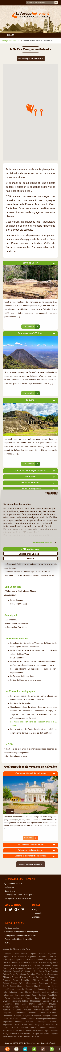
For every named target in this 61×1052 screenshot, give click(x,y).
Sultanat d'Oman (28, 1028)
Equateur (53, 977)
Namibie (6, 1010)
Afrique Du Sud (11, 954)
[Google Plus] (17, 910)
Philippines (7, 1016)
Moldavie (16, 1007)
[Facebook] (5, 910)
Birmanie (24, 962)
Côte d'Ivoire (41, 974)
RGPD (7, 943)
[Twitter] (11, 910)
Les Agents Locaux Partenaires (17, 898)
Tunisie (14, 1033)
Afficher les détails (42, 542)
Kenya (7, 998)
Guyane (20, 986)
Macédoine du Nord (20, 1001)
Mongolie (26, 1007)
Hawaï (37, 986)
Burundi (46, 965)
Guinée (53, 983)
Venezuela (7, 1036)
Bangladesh (51, 960)
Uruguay (53, 1033)
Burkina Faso (35, 965)
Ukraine (44, 1033)
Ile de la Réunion (24, 989)
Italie (17, 995)
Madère (46, 1001)
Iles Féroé (52, 989)
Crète (5, 974)
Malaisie (54, 1001)
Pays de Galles (48, 1013)
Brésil (15, 965)
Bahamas (29, 960)
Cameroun (19, 968)
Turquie (36, 1033)
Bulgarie (23, 965)
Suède (42, 1028)
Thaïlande (37, 1031)
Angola (6, 957)
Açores (19, 960)
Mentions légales (11, 928)
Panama (32, 1013)
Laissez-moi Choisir (29, 553)
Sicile (17, 1025)
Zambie (26, 1036)
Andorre (41, 954)
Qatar (5, 1019)
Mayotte (52, 1004)
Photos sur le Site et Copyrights (18, 939)
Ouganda (7, 1013)
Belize (5, 962)
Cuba (11, 974)
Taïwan (28, 1031)
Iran (21, 992)
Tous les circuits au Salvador (30, 864)
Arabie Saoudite (19, 957)
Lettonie (45, 998)
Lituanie (6, 1001)
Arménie (42, 957)
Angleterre (52, 954)
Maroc (32, 1004)
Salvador (29, 1022)
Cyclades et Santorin (25, 974)
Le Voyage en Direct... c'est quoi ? (19, 895)
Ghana (14, 983)
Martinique (42, 1004)
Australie (52, 957)
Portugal (46, 1016)
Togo (46, 1031)
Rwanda (31, 1019)
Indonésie (13, 992)
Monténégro (38, 1007)
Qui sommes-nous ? (13, 884)
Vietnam (17, 1036)
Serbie (53, 1022)
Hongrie (55, 986)
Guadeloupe (31, 983)
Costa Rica (44, 971)
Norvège (27, 1010)
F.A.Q (34, 910)
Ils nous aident (38, 913)
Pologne (17, 1016)
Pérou (54, 1016)
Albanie (24, 954)
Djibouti (6, 977)
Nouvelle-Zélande (41, 1010)
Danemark (52, 974)
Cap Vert (39, 968)
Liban (54, 998)
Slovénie (49, 1025)
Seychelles (7, 1025)
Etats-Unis (25, 980)
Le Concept (9, 887)
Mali (17, 1004)
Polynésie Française (32, 1016)
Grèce (21, 983)
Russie (23, 1019)
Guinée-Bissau (9, 986)
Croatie (54, 971)
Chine (54, 968)
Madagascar (35, 1001)
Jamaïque (25, 995)
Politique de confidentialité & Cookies (20, 935)
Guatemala (43, 983)
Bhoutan (14, 962)
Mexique (6, 1007)
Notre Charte (9, 891)
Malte (24, 1004)
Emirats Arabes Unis (38, 977)
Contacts (36, 917)
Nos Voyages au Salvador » (30, 58)
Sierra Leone (27, 1025)
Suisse (15, 1028)
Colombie (7, 971)
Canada (29, 968)
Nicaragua (17, 1010)
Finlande (45, 980)
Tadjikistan (7, 1031)
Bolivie (34, 962)
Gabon (6, 983)
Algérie (33, 954)
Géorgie (29, 986)
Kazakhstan (53, 995)
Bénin (54, 965)
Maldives (8, 1004)
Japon (34, 995)
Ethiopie (35, 980)
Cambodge (7, 968)
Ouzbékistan (20, 1013)
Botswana (7, 965)
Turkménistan (25, 1033)
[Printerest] (23, 910)
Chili (47, 968)
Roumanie (13, 1019)
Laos (37, 998)
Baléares (39, 960)
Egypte (23, 977)
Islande (36, 992)
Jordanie (42, 995)
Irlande (28, 992)
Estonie (16, 980)
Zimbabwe (35, 1036)
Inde (5, 992)
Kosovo (29, 998)
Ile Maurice (9, 989)
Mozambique (51, 1007)
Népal (54, 1010)
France (54, 980)
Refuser (31, 558)
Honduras (46, 986)
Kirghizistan (18, 998)
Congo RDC (18, 971)
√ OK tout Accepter (30, 549)
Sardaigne (41, 1022)
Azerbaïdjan (8, 960)
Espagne (7, 980)
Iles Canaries (39, 989)
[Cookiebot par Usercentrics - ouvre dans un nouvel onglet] (45, 493)
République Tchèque (12, 1022)
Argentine (32, 957)
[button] (41, 112)
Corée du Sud (31, 971)
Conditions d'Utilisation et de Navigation (21, 932)
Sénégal (52, 1028)
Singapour (39, 1025)
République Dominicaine (46, 1019)
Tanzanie (18, 1031)
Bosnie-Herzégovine (47, 962)
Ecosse (15, 977)
